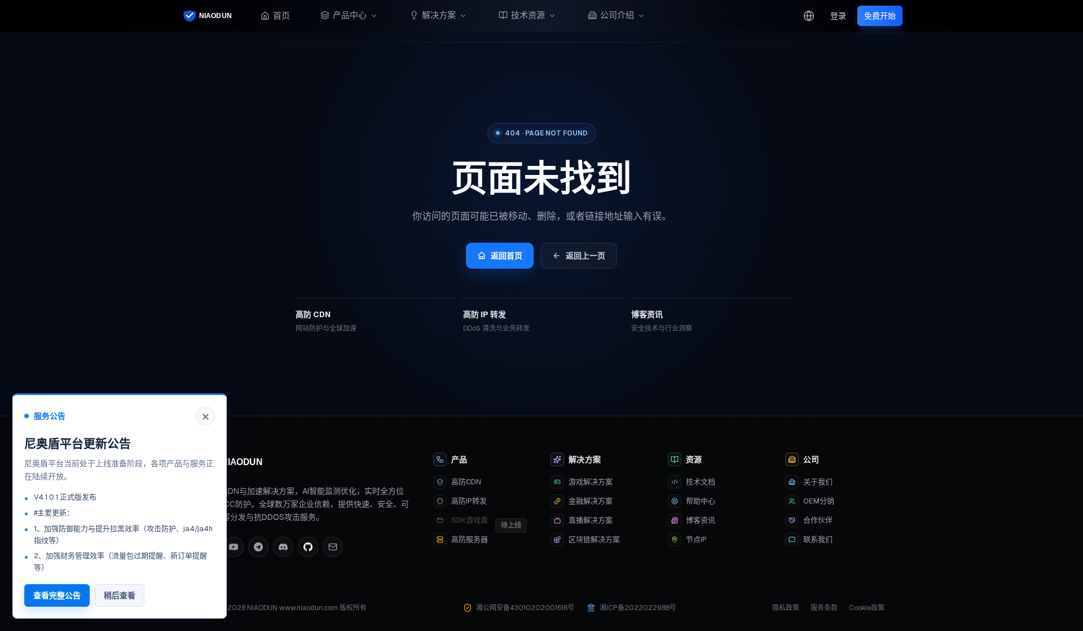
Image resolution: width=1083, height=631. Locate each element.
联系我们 (818, 539)
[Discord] (283, 547)
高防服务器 (469, 539)
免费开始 (880, 16)
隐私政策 (785, 607)
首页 (281, 15)
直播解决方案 (591, 520)
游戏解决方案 (591, 482)
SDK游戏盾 (469, 520)
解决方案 (439, 15)
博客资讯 (700, 520)
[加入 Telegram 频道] (258, 547)
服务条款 (824, 607)
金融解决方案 (591, 501)
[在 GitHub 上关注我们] (308, 547)
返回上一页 (585, 256)
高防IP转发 (469, 501)
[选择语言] (809, 16)
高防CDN (466, 482)
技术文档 (700, 482)
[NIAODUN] (208, 15)
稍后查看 (119, 595)
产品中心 (350, 15)
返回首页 (506, 256)
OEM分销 (818, 501)
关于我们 (818, 482)
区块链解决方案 (594, 539)
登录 (838, 16)
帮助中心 (700, 501)
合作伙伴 (818, 520)
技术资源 (528, 15)
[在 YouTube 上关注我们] (233, 547)
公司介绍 (617, 15)
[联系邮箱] (333, 547)
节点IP (696, 539)
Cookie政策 (866, 607)
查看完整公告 (57, 595)
